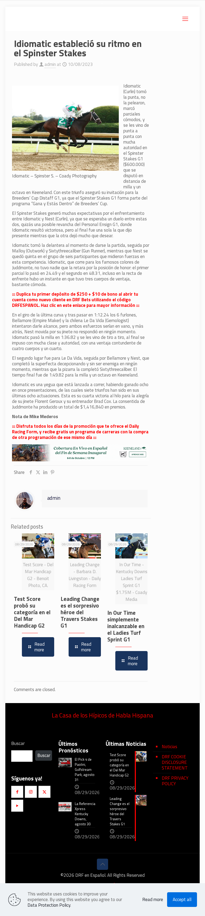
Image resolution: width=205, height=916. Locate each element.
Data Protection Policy (48, 905)
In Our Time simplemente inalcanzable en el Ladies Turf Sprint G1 (125, 626)
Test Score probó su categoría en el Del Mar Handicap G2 (32, 612)
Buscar (18, 743)
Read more (152, 899)
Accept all (182, 899)
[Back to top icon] (102, 864)
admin (50, 64)
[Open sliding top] (102, 6)
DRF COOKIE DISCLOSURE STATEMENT (175, 762)
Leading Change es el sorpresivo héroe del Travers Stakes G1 (80, 612)
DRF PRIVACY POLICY (175, 781)
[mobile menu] (185, 18)
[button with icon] (17, 792)
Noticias (169, 746)
